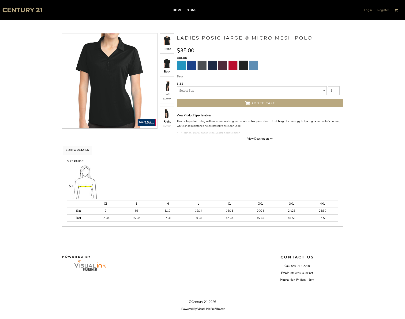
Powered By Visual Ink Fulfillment (203, 309)
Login (368, 10)
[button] (396, 10)
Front (167, 49)
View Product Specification (194, 115)
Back (167, 71)
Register (383, 10)
